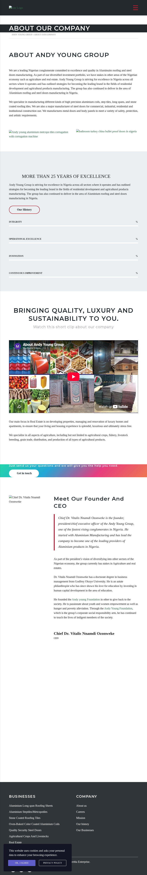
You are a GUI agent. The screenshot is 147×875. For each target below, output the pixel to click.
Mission (80, 817)
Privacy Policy (52, 863)
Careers (80, 811)
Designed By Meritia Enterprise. (72, 861)
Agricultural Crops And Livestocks (29, 836)
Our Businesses (85, 830)
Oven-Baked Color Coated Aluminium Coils (34, 824)
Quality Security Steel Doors (25, 830)
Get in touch (24, 473)
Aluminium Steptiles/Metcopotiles (28, 811)
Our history (82, 824)
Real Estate (15, 842)
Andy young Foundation (86, 599)
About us (81, 805)
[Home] (16, 7)
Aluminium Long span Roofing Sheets (31, 805)
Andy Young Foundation (118, 608)
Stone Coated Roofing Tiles (24, 817)
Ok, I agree (22, 863)
